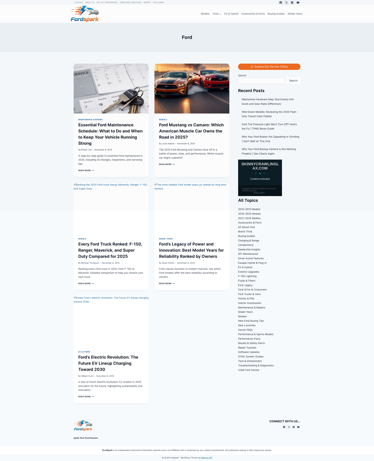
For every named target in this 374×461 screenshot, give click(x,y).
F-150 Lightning (247, 276)
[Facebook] (284, 427)
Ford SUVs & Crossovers (252, 289)
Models (82, 239)
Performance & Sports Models (255, 334)
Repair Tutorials (247, 347)
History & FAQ (246, 298)
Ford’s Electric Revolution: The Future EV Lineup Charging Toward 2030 (108, 363)
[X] (289, 427)
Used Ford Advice (248, 370)
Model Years (166, 239)
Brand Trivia (245, 231)
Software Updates (249, 352)
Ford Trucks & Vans (249, 294)
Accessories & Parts (250, 222)
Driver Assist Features (251, 258)
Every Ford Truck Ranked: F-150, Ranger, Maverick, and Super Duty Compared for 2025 (110, 250)
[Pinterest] (294, 427)
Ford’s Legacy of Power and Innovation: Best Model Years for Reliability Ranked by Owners (191, 250)
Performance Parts (249, 338)
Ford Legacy (245, 285)
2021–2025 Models (249, 218)
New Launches (247, 325)
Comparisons (245, 244)
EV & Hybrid (84, 352)
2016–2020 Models (249, 213)
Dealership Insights (249, 249)
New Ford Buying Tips (251, 320)
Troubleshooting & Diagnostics (256, 365)
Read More (86, 283)
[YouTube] (298, 427)
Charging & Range (248, 240)
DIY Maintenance (248, 253)
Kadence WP (206, 457)
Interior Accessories (249, 303)
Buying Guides (246, 236)
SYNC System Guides (251, 356)
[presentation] (111, 321)
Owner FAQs (245, 329)
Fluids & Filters (246, 280)
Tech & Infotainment (250, 361)
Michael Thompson (90, 263)
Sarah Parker (168, 263)
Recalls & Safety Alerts (251, 343)
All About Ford (246, 227)
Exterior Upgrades (248, 271)
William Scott (87, 376)
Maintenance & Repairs (251, 307)
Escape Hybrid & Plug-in (252, 262)
